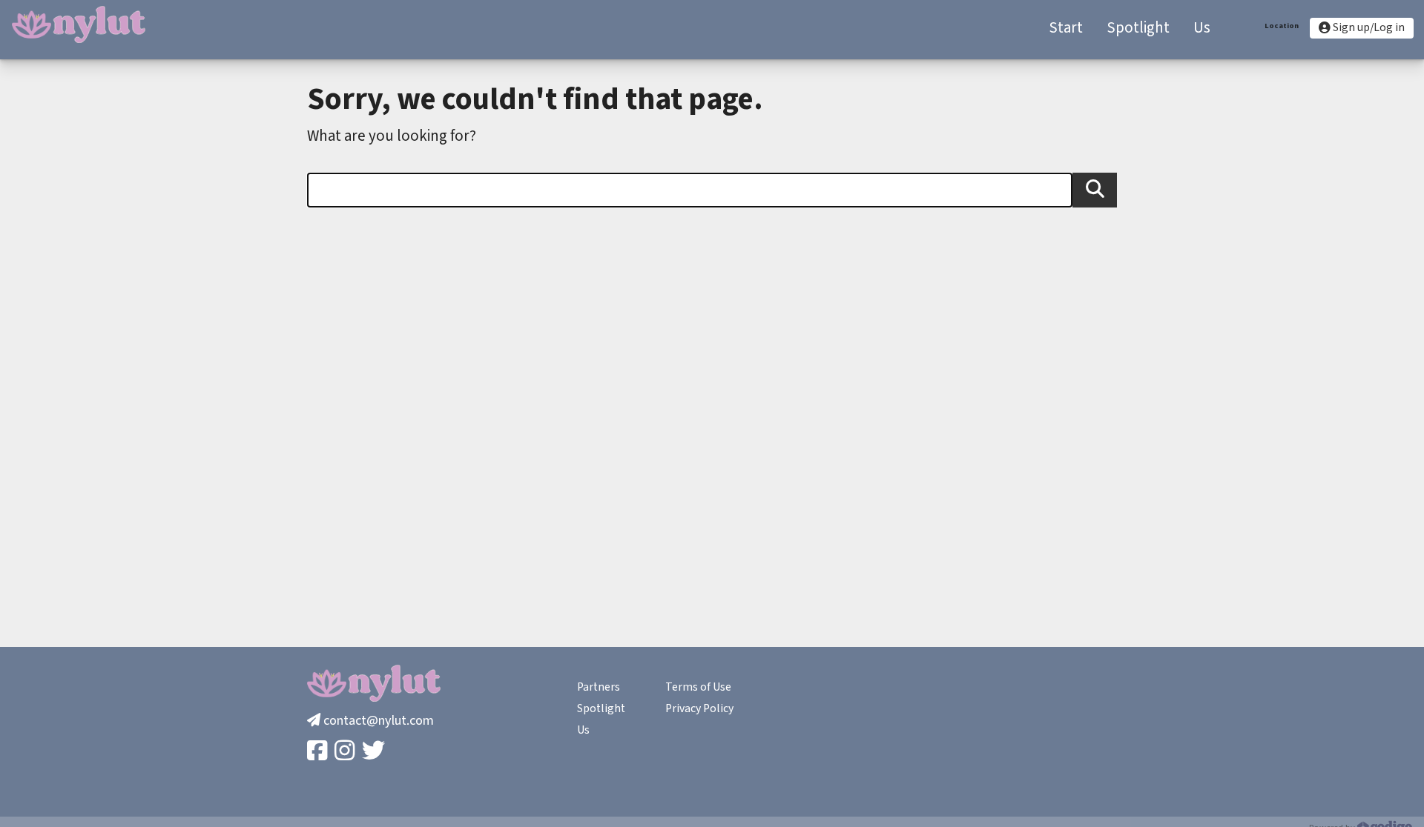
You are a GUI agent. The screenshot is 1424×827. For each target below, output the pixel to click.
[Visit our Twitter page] (375, 751)
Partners (598, 687)
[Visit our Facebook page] (318, 751)
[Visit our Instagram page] (345, 751)
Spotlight (601, 708)
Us (583, 730)
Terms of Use (698, 687)
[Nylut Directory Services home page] (78, 24)
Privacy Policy (699, 708)
